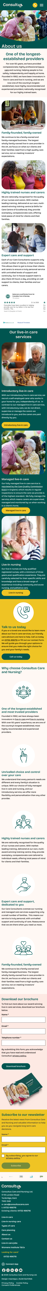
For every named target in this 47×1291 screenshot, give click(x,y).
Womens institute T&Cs (13, 1247)
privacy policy (19, 1056)
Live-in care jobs (9, 1243)
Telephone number (11, 1037)
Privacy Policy (8, 1283)
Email (4, 1026)
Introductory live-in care (16, 425)
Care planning (8, 1230)
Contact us (7, 1238)
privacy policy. (13, 1158)
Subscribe (16, 1165)
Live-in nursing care (11, 1221)
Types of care (8, 1226)
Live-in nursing (16, 592)
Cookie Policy (22, 1283)
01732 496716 (24, 1210)
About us (6, 1234)
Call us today (16, 656)
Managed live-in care (16, 510)
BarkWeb (28, 1279)
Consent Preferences (11, 1285)
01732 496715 (11, 640)
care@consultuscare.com (16, 1204)
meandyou (13, 1279)
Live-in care (7, 1217)
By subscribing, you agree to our (22, 1156)
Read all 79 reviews (24, 322)
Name (4, 1014)
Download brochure (15, 1066)
